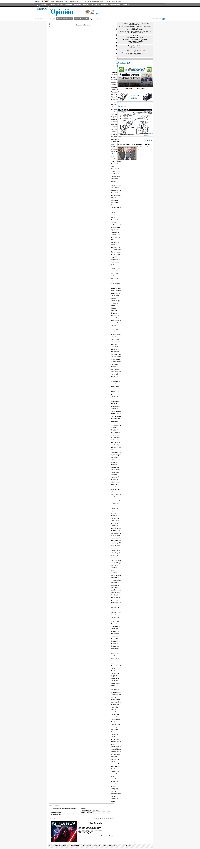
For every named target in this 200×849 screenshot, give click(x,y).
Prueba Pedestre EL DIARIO (114, 1)
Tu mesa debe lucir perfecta (87, 831)
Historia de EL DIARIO (81, 19)
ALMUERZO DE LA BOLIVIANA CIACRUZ (135, 144)
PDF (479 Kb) (141, 89)
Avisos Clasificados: (57, 1)
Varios (101, 1)
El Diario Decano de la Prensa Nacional (58, 11)
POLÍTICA (60, 5)
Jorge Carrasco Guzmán (135, 41)
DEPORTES (104, 5)
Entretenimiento (94, 1)
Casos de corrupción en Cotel (88, 812)
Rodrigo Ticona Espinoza (135, 46)
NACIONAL (86, 5)
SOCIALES (126, 5)
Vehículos (66, 1)
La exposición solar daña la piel (88, 833)
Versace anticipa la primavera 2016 (89, 827)
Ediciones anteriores (135, 96)
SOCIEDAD (77, 5)
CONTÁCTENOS (74, 845)
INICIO (37, 4)
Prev (94, 818)
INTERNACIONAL (115, 5)
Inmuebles (73, 1)
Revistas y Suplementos (64, 19)
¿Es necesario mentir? (56, 814)
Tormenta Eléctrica (87, 13)
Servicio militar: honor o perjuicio (89, 810)
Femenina (95, 823)
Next (113, 818)
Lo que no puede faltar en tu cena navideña (91, 830)
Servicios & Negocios (83, 1)
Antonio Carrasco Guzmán (135, 37)
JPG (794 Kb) (129, 89)
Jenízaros (83, 808)
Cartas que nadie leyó (56, 812)
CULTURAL (95, 5)
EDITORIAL (44, 5)
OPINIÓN (52, 5)
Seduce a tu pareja (84, 828)
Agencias (93, 19)
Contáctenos (101, 19)
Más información (106, 836)
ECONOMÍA (68, 5)
